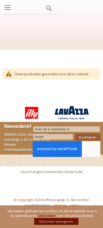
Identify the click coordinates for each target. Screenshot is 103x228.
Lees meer (47, 215)
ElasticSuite (73, 171)
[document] (52, 217)
